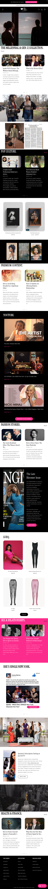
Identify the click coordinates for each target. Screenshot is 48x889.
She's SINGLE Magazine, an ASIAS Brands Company (25, 887)
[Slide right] (26, 92)
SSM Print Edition (21, 870)
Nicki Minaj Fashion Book (35, 233)
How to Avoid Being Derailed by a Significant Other (10, 286)
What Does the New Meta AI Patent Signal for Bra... (34, 833)
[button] (2, 9)
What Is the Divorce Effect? (34, 68)
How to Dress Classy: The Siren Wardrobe (34, 444)
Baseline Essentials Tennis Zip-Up (35, 571)
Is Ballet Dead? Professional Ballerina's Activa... (10, 172)
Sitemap (5, 879)
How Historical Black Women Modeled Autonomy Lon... (32, 172)
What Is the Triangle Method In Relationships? (34, 639)
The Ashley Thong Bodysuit (13, 571)
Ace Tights (13, 608)
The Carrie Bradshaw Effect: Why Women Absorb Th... (11, 445)
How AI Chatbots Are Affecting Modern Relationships (32, 286)
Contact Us (5, 867)
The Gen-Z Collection (22, 876)
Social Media (20, 867)
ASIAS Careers (6, 873)
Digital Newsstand (21, 873)
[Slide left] (21, 92)
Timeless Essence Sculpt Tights (34, 608)
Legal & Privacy (6, 876)
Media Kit (34, 861)
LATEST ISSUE (31, 525)
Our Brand (5, 861)
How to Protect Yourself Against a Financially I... (10, 833)
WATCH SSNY (23, 776)
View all (2, 51)
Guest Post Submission (37, 870)
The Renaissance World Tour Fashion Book (13, 233)
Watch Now (7, 346)
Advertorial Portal (36, 867)
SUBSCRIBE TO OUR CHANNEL (24, 418)
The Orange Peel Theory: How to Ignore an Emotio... (11, 639)
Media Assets (6, 870)
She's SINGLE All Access (23, 879)
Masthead (5, 864)
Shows (19, 861)
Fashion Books (35, 864)
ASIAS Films (20, 864)
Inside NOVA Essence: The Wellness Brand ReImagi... (11, 69)
